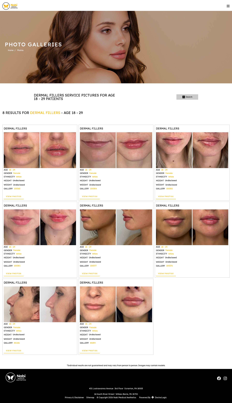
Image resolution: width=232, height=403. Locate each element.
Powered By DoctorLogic (153, 397)
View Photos (13, 196)
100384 (93, 189)
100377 (93, 266)
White (19, 177)
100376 (169, 266)
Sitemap (90, 397)
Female (16, 173)
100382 (169, 189)
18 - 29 (12, 170)
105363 (17, 189)
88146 (17, 343)
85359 (92, 343)
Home (11, 50)
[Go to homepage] (112, 6)
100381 (17, 266)
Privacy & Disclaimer (74, 397)
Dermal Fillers (45, 113)
